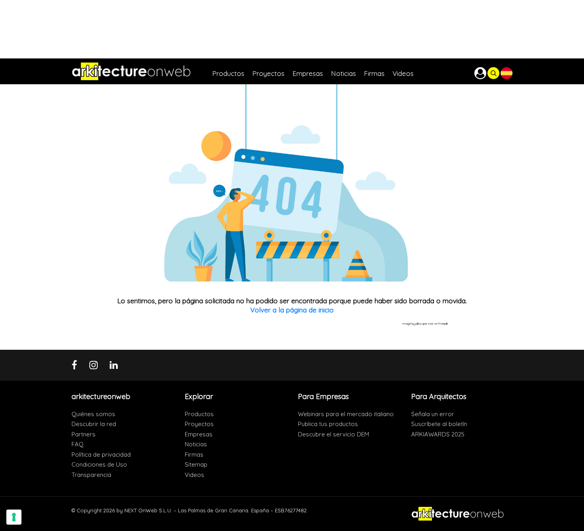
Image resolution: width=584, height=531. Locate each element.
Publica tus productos (328, 424)
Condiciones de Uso (99, 464)
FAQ (77, 444)
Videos (194, 475)
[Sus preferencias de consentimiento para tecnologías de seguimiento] (13, 517)
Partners (83, 434)
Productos (199, 414)
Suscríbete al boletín (439, 424)
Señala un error (432, 414)
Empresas (199, 434)
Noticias (196, 444)
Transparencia (91, 475)
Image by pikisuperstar (417, 324)
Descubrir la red (94, 424)
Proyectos (199, 424)
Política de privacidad (101, 454)
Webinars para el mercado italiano (346, 414)
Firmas (194, 454)
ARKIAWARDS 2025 (437, 434)
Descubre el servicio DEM (333, 434)
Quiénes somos (93, 414)
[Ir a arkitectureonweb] (142, 71)
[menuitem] (232, 71)
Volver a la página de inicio (292, 310)
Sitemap (196, 464)
